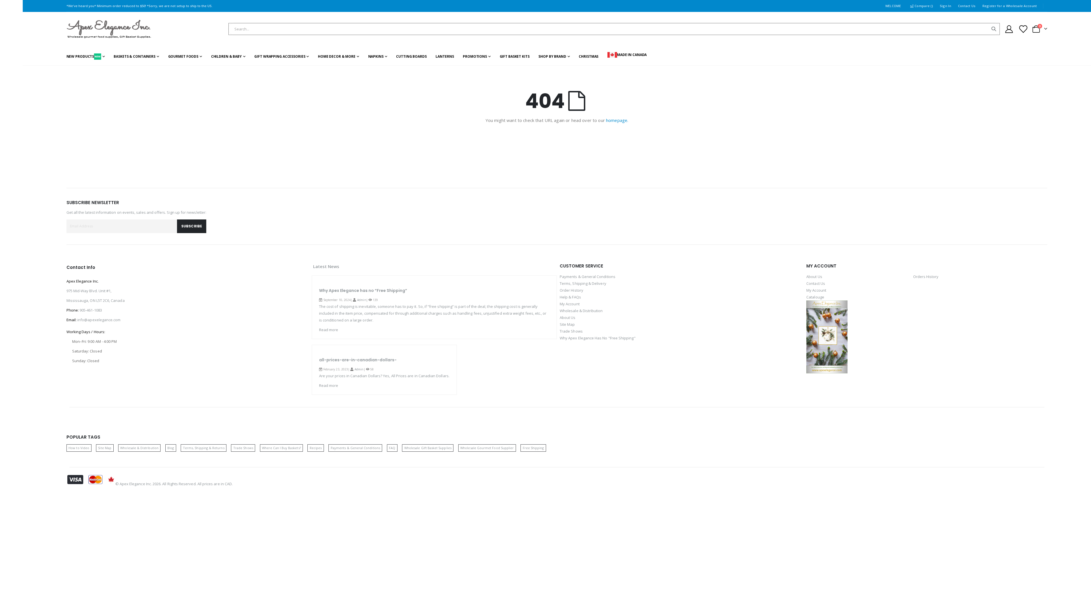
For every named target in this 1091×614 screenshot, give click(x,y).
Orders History (926, 276)
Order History (571, 290)
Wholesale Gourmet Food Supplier (487, 448)
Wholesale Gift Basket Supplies (427, 448)
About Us (568, 317)
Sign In (945, 6)
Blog (170, 448)
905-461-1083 (91, 310)
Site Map (567, 324)
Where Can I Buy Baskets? (281, 448)
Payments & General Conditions (587, 276)
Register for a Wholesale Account (1009, 6)
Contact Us (967, 6)
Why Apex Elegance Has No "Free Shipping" (598, 338)
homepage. (617, 120)
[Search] (993, 29)
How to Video (78, 448)
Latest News (326, 266)
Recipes (316, 448)
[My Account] (1009, 29)
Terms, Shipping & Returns (203, 448)
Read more (328, 329)
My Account (570, 303)
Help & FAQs (570, 297)
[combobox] (614, 29)
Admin (361, 300)
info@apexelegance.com (98, 319)
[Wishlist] (1022, 29)
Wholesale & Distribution (581, 310)
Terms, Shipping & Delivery (583, 283)
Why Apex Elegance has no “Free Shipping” (363, 290)
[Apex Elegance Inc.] (109, 29)
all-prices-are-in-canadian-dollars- (358, 360)
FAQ (392, 448)
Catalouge (815, 297)
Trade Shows (571, 331)
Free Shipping (533, 448)
